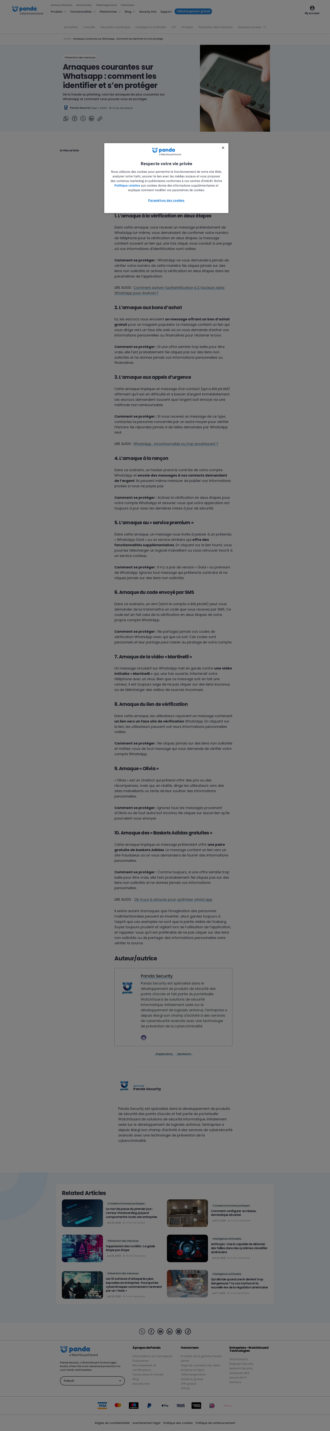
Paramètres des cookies (166, 200)
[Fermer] (223, 148)
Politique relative (127, 185)
